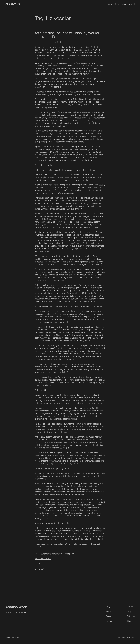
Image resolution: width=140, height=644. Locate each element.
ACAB (37, 563)
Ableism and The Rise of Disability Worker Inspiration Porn (67, 35)
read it (90, 544)
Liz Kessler (58, 42)
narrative (91, 473)
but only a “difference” (52, 489)
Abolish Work (12, 3)
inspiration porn (43, 141)
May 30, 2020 (39, 569)
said (44, 390)
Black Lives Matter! (43, 558)
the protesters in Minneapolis (60, 553)
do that (38, 546)
